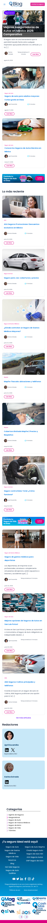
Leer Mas (36, 54)
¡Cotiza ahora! (39, 178)
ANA (5, 678)
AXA (5, 220)
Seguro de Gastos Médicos (11, 324)
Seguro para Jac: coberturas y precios (21, 278)
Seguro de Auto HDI (34, 854)
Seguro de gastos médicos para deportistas (18, 559)
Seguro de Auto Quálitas (12, 871)
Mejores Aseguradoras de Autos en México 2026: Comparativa (21, 31)
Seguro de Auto (9, 13)
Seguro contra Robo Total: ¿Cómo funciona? (19, 493)
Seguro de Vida (15, 828)
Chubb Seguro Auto (34, 850)
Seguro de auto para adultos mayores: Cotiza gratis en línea (21, 98)
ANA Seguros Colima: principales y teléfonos (19, 684)
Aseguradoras (14, 817)
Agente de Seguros (16, 815)
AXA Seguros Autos (35, 857)
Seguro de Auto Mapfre (35, 847)
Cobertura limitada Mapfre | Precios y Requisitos (21, 433)
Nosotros (12, 860)
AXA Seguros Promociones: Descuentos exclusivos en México (21, 226)
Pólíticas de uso (15, 890)
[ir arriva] (2, 922)
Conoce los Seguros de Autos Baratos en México (22, 150)
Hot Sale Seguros (12, 867)
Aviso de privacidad (30, 890)
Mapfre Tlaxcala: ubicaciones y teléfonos (22, 381)
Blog (12, 863)
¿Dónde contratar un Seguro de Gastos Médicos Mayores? (21, 330)
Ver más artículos (23, 718)
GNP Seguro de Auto (34, 860)
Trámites (12, 830)
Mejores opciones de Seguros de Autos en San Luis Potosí (23, 622)
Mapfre (6, 377)
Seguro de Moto (15, 825)
